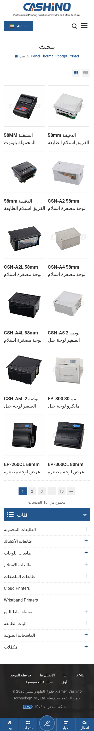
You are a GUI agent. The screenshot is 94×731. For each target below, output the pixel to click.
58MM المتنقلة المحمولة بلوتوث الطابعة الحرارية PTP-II (20, 139)
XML (80, 675)
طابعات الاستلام (17, 564)
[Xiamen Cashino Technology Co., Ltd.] (47, 9)
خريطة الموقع (20, 675)
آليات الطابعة (15, 623)
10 (62, 491)
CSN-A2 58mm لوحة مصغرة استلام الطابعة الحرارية (66, 205)
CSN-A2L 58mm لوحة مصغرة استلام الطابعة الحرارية (23, 271)
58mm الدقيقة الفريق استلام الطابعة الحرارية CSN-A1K (24, 205)
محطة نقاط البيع (18, 611)
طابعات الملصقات (19, 576)
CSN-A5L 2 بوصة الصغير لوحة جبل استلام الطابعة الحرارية (21, 402)
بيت (22, 56)
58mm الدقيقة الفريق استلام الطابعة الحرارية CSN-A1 (68, 139)
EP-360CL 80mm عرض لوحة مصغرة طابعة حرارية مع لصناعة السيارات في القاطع (67, 468)
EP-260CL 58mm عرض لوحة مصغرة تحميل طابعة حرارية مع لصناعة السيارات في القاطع (23, 468)
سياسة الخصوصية (39, 682)
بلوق (64, 682)
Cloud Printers (17, 588)
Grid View (76, 73)
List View (86, 73)
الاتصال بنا (47, 675)
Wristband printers (21, 600)
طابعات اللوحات (18, 553)
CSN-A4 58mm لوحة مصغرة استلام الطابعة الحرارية (66, 271)
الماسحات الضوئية (19, 635)
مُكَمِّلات (10, 647)
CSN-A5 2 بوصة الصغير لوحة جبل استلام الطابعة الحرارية (64, 336)
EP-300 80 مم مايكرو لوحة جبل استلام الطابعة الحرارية (64, 402)
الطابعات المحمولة (20, 529)
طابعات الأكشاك (18, 541)
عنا (65, 675)
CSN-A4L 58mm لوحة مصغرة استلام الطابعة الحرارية (23, 336)
